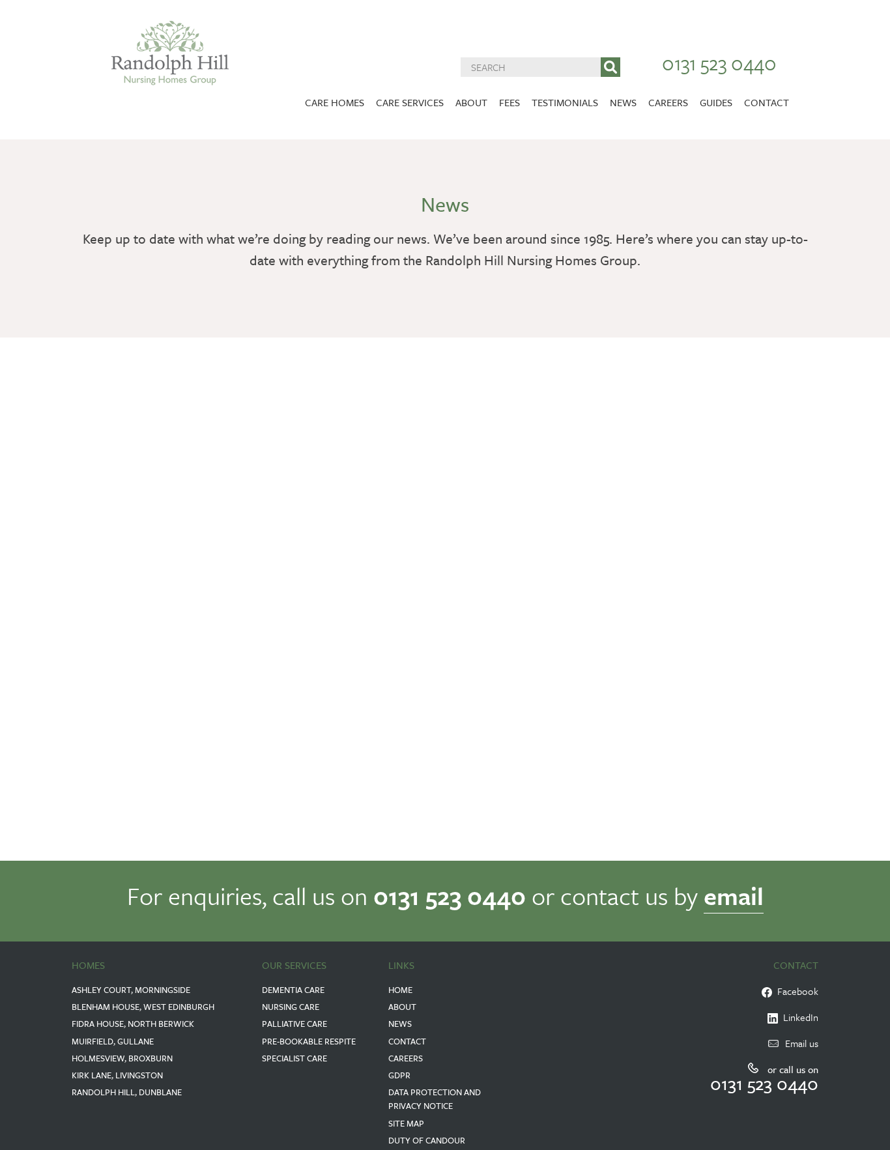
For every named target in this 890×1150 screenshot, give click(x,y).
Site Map (406, 1123)
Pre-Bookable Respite (309, 1041)
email (734, 895)
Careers (668, 102)
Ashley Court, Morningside (131, 989)
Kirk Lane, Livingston (117, 1075)
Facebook (795, 991)
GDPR (399, 1075)
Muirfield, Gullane (113, 1041)
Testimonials (565, 102)
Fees (509, 102)
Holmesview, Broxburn (122, 1058)
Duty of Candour (426, 1140)
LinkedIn (798, 1017)
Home (400, 989)
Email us (801, 1043)
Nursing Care (290, 1006)
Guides (716, 102)
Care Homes (334, 102)
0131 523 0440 (719, 63)
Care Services (410, 102)
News (623, 102)
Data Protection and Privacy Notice (434, 1098)
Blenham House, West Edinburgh (143, 1006)
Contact (766, 102)
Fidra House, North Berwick (133, 1023)
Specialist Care (294, 1058)
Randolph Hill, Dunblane (127, 1092)
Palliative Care (294, 1023)
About (471, 102)
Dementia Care (293, 989)
